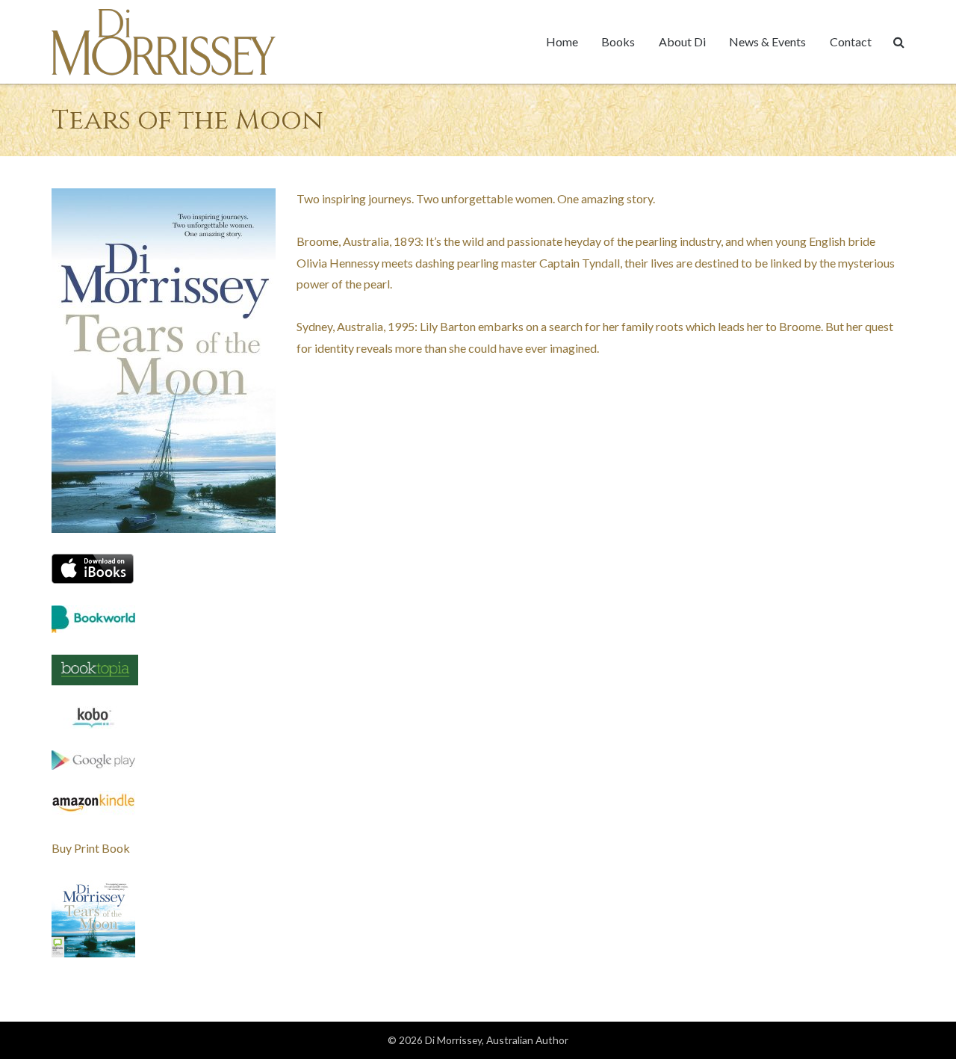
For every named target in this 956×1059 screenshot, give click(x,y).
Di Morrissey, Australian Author (496, 1040)
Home (562, 41)
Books (618, 41)
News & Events (767, 41)
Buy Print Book (91, 848)
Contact (851, 41)
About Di (682, 41)
